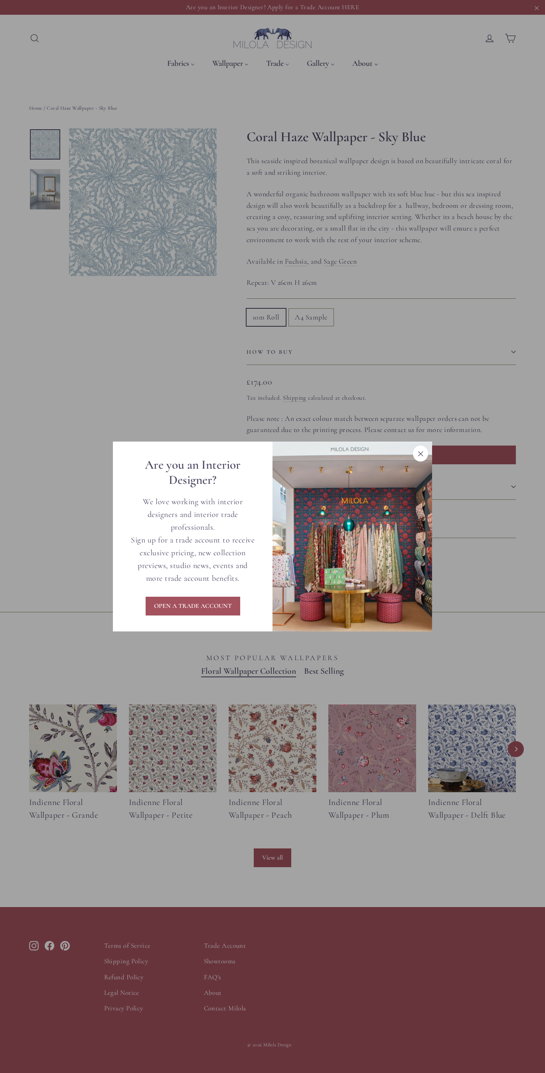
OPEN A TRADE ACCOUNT (193, 606)
